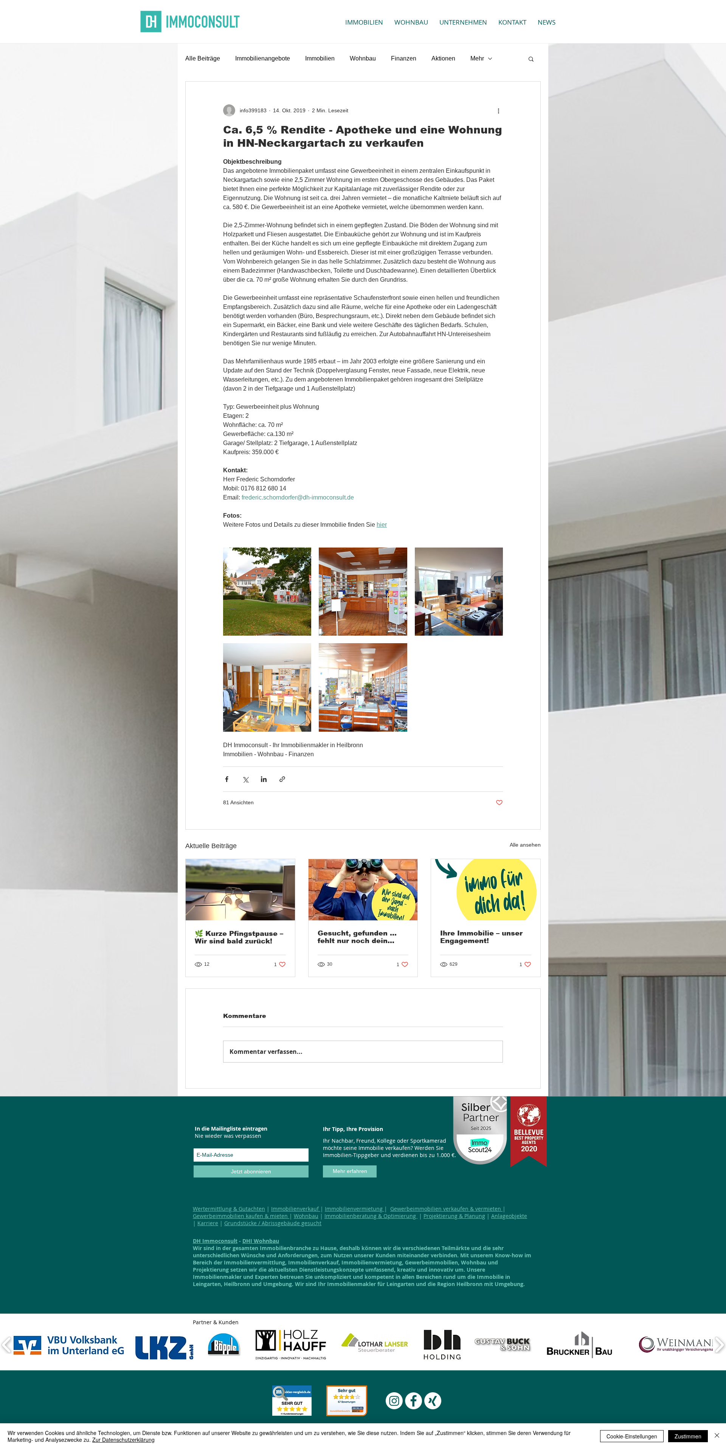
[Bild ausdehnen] (267, 592)
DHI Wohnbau (260, 1240)
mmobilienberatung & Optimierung (371, 1215)
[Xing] (432, 1400)
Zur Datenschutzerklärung (123, 1439)
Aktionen (443, 58)
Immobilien (320, 58)
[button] (531, 59)
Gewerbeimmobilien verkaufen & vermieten (446, 1208)
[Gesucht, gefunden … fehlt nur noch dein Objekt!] (363, 889)
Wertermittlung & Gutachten (229, 1208)
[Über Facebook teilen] (226, 779)
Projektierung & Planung (454, 1215)
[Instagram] (394, 1400)
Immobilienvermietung (354, 1208)
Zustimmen (688, 1436)
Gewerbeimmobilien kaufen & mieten (241, 1215)
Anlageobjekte (509, 1215)
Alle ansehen (525, 845)
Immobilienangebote (262, 58)
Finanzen (403, 58)
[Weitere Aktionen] (498, 110)
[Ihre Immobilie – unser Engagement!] (485, 889)
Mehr (477, 58)
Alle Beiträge (202, 58)
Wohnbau (363, 58)
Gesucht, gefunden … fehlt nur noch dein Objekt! (357, 937)
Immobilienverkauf (295, 1208)
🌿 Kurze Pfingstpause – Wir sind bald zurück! (239, 937)
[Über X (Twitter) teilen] (245, 779)
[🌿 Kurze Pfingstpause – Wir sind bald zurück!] (240, 889)
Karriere (207, 1223)
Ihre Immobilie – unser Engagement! (481, 937)
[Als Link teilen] (282, 779)
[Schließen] (716, 1436)
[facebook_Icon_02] (413, 1400)
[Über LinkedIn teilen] (263, 779)
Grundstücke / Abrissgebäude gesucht (272, 1223)
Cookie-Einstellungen (632, 1436)
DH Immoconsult (215, 1240)
